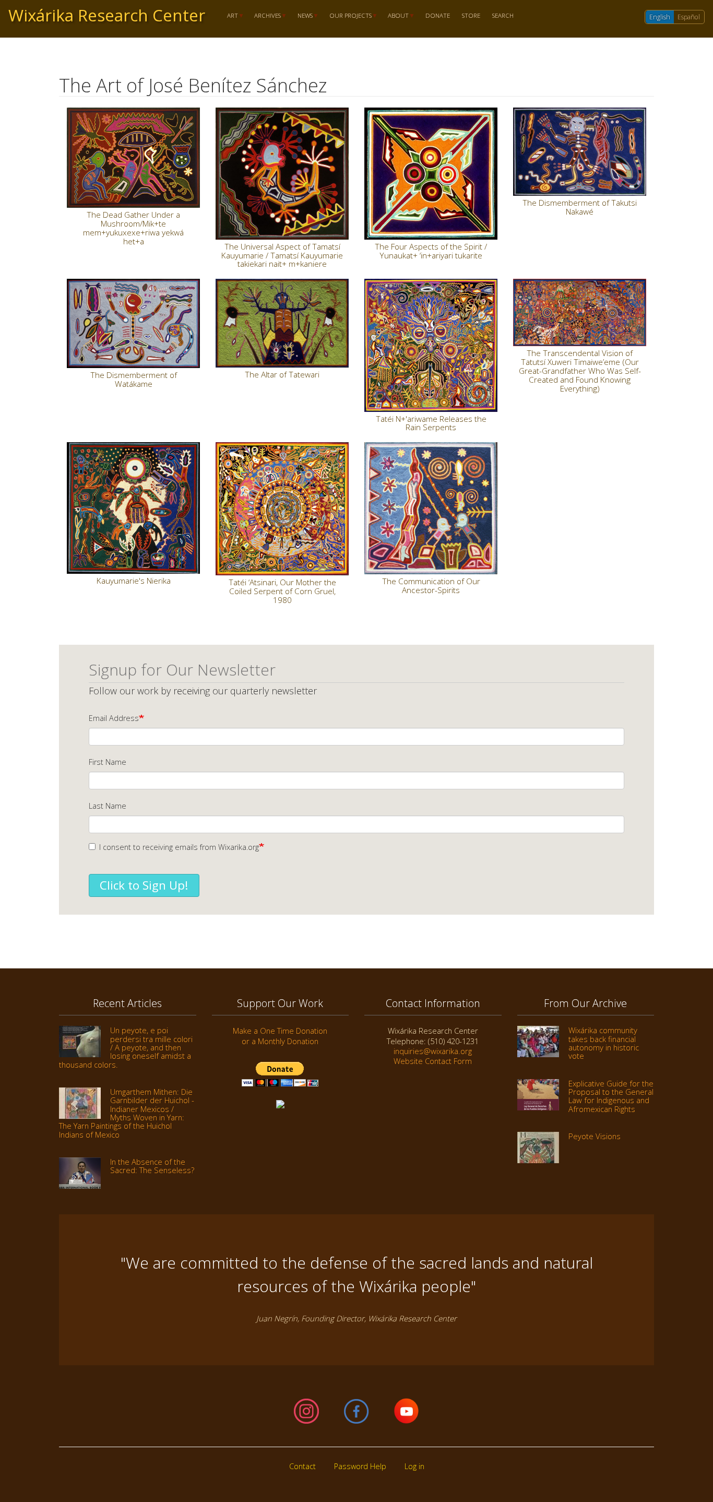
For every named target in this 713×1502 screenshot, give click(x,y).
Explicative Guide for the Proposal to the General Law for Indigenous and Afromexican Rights (610, 1096)
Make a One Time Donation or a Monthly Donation (280, 1035)
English (659, 17)
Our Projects (347, 16)
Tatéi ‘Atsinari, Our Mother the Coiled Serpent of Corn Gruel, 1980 (282, 591)
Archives (264, 16)
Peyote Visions (594, 1136)
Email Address (114, 718)
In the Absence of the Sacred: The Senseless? (152, 1165)
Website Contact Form (433, 1061)
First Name (107, 762)
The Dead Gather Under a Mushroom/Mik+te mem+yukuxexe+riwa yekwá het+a (133, 227)
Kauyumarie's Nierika (134, 580)
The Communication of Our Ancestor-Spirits (431, 585)
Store (471, 16)
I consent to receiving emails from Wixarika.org (179, 847)
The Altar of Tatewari (282, 374)
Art (229, 16)
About (395, 16)
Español (689, 17)
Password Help (360, 1466)
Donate (437, 16)
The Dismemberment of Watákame (133, 379)
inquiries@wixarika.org (433, 1051)
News (302, 16)
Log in (414, 1466)
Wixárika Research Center (106, 15)
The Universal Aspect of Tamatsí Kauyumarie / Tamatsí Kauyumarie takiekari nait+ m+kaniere (282, 255)
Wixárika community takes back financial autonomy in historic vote (603, 1043)
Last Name (107, 806)
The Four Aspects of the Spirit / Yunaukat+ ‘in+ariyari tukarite (431, 251)
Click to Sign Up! (144, 885)
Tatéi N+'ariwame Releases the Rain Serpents (431, 423)
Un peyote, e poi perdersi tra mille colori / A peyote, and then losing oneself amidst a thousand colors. (126, 1047)
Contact (302, 1466)
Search (503, 16)
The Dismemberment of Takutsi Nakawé (579, 207)
